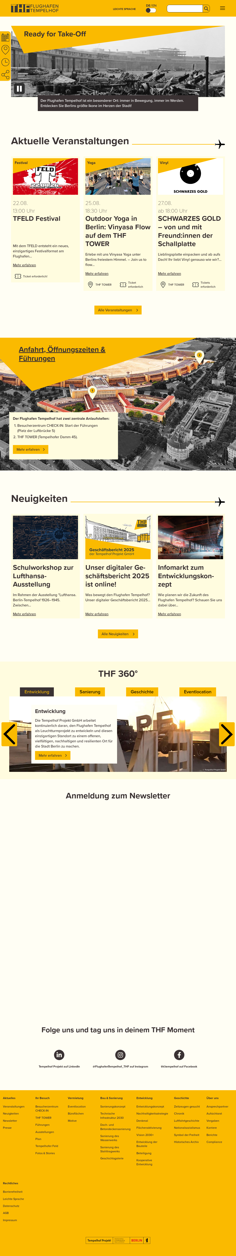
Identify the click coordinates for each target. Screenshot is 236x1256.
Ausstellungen (44, 1132)
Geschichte (181, 1098)
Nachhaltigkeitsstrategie (152, 1113)
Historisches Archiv (186, 1142)
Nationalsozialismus (187, 1128)
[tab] (37, 691)
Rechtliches (10, 1183)
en (154, 5)
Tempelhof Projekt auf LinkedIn (59, 1067)
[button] (222, 8)
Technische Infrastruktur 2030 (112, 1115)
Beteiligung (143, 1153)
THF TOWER (43, 1118)
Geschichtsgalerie (112, 1158)
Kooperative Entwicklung (144, 1162)
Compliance (214, 1142)
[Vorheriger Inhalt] (9, 734)
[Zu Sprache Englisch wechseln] (151, 10)
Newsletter (10, 1121)
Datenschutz (11, 1206)
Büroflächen (76, 1113)
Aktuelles (9, 1098)
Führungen (42, 1125)
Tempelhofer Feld (46, 1146)
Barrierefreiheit (12, 1192)
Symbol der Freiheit (186, 1135)
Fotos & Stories (45, 1153)
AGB (6, 1213)
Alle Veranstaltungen (115, 310)
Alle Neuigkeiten (115, 634)
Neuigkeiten (11, 1113)
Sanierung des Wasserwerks (109, 1138)
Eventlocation (77, 1106)
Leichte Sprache (124, 9)
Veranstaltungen (14, 1106)
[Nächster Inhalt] (227, 734)
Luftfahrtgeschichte (186, 1121)
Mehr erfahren (24, 265)
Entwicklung (144, 1098)
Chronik (179, 1113)
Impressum (10, 1220)
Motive (72, 1121)
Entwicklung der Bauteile (146, 1144)
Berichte (211, 1135)
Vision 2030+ (145, 1135)
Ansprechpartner (217, 1106)
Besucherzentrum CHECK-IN (46, 1108)
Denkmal (142, 1121)
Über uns (212, 1098)
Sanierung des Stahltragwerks (110, 1149)
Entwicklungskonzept (150, 1106)
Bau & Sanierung (111, 1098)
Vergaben (212, 1121)
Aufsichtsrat (214, 1113)
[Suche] (206, 8)
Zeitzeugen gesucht (187, 1106)
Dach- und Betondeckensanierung (115, 1127)
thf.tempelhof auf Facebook (179, 1067)
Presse (7, 1128)
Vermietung (75, 1098)
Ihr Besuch (42, 1098)
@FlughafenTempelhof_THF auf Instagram (120, 1067)
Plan (38, 1139)
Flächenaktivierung (149, 1128)
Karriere (211, 1128)
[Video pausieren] (19, 88)
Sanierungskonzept (112, 1106)
